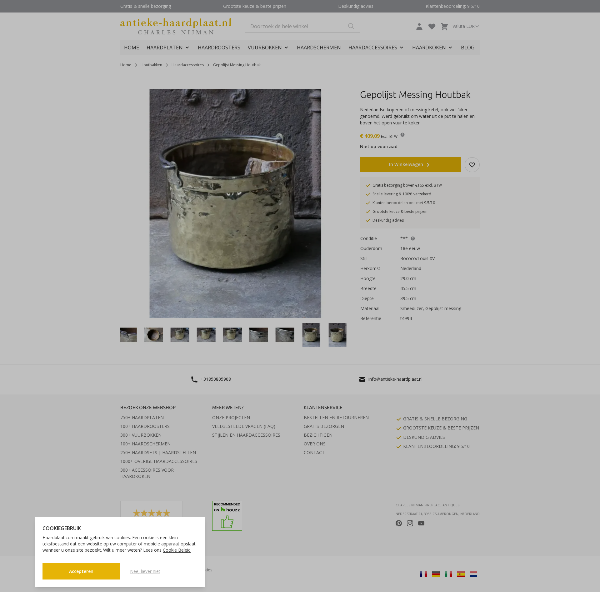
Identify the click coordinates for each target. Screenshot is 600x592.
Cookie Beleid (177, 550)
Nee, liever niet (145, 571)
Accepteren (81, 571)
